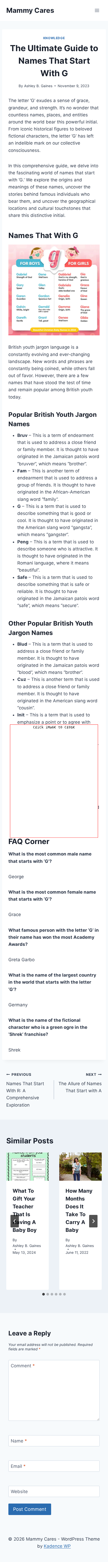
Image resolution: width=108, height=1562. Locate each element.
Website (19, 1491)
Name (19, 1441)
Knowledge (54, 38)
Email (18, 1466)
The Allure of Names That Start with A (80, 1082)
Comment (23, 1365)
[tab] (43, 1294)
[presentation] (27, 1167)
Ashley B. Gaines (38, 86)
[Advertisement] (54, 784)
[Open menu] (97, 10)
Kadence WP (57, 1546)
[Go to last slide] (14, 1221)
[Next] (93, 1221)
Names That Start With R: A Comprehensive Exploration (25, 1089)
